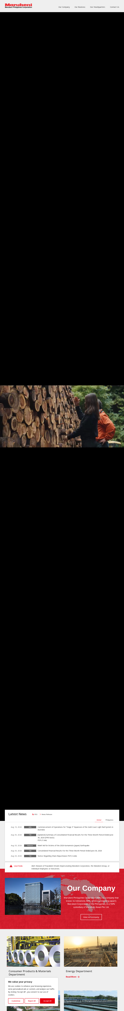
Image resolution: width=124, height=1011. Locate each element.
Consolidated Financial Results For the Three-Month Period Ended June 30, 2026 (70, 851)
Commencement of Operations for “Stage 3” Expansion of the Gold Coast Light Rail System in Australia (75, 828)
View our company (91, 917)
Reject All (32, 1001)
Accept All (47, 1001)
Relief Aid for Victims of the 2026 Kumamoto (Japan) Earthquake (63, 845)
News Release (47, 814)
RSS (36, 814)
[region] (31, 992)
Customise (16, 1001)
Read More (71, 976)
